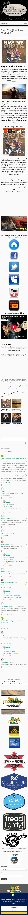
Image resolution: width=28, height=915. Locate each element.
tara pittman (4, 544)
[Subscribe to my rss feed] (1, 23)
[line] (14, 393)
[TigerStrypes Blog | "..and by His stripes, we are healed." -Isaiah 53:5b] (14, 9)
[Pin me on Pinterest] (9, 23)
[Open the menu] (25, 23)
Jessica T (3, 533)
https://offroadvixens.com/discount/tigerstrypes (12, 851)
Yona (2, 491)
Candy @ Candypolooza (7, 582)
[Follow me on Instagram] (7, 23)
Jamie (4, 504)
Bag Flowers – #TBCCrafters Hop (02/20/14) (14, 684)
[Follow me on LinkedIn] (10, 23)
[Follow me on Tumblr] (8, 23)
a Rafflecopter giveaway (14, 350)
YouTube (9, 80)
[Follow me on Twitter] (5, 23)
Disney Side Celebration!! (9, 681)
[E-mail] (3, 23)
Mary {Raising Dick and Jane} (9, 606)
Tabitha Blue (4, 662)
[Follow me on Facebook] (6, 23)
